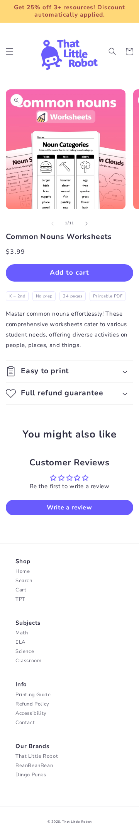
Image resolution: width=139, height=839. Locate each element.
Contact (25, 722)
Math (21, 632)
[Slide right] (86, 223)
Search (23, 580)
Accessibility (31, 713)
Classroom (28, 660)
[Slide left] (52, 223)
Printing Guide (33, 694)
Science (24, 651)
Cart (20, 589)
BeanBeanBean (34, 765)
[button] (9, 51)
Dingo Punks (30, 774)
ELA (20, 642)
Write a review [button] (69, 507)
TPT (20, 599)
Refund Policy (32, 704)
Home (22, 571)
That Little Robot (36, 756)
